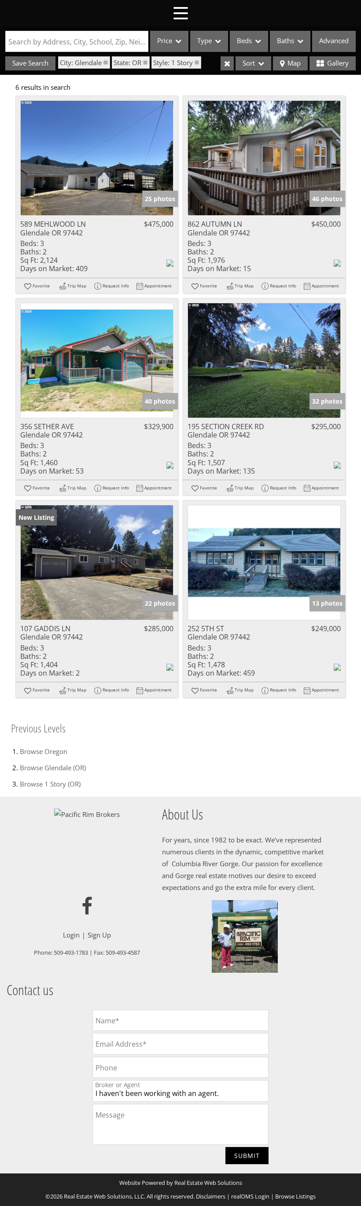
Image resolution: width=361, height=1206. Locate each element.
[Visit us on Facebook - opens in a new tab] (87, 906)
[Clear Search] (227, 63)
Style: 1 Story (173, 62)
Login (71, 934)
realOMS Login (250, 1196)
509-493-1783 (71, 952)
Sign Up (99, 934)
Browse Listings (295, 1196)
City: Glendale (81, 62)
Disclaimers (210, 1196)
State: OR (127, 62)
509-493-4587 (123, 952)
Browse (43, 751)
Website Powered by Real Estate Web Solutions (180, 1183)
